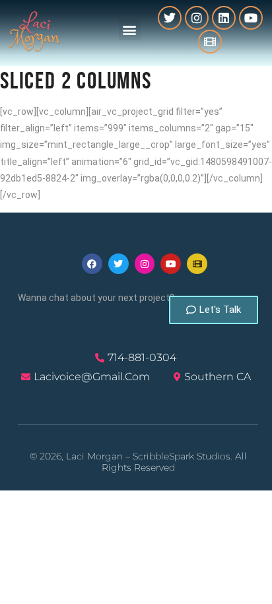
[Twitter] (170, 18)
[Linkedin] (224, 18)
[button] (130, 29)
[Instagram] (197, 18)
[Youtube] (251, 18)
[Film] (210, 41)
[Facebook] (92, 263)
